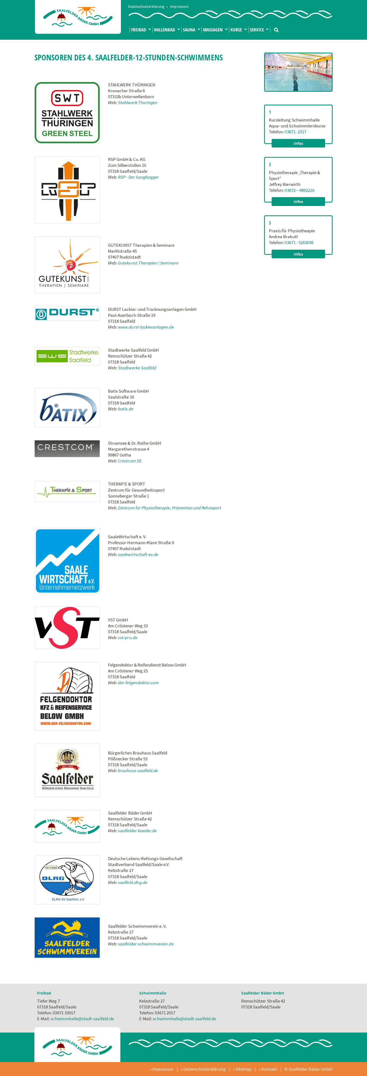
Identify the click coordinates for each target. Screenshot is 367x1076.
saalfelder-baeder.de (137, 831)
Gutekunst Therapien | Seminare (148, 263)
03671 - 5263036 (299, 242)
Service (257, 30)
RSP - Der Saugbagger (139, 177)
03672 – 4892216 (299, 190)
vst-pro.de (127, 637)
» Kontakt (268, 1069)
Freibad (139, 30)
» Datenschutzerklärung (203, 1069)
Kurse (237, 30)
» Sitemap (243, 1069)
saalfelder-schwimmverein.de (145, 944)
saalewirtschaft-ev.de (138, 554)
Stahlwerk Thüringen (138, 102)
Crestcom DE (130, 461)
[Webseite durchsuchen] (274, 27)
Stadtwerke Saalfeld (137, 368)
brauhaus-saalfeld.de (138, 770)
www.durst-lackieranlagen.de (146, 327)
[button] (298, 143)
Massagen (213, 30)
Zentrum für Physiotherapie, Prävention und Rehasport (169, 508)
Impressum (179, 6)
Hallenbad (165, 30)
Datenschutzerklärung (146, 6)
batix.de (125, 409)
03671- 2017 (295, 132)
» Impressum (162, 1069)
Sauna (189, 30)
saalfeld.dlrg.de (132, 882)
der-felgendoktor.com (138, 683)
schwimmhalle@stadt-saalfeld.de (82, 1019)
